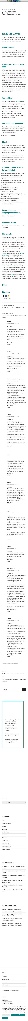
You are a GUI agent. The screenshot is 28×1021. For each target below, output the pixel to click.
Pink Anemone (11, 568)
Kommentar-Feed (6, 982)
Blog (3, 820)
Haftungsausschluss (7, 1001)
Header (13, 274)
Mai (8, 307)
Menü (14, 4)
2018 (5, 307)
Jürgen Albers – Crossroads (8, 216)
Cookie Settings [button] (6, 1014)
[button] (3, 296)
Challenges (4, 829)
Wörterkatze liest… (6, 843)
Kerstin (12, 9)
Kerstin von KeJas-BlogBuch (15, 379)
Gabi (8, 455)
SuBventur (4, 838)
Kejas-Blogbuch (16, 41)
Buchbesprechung (6, 823)
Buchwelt (4, 826)
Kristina (4, 914)
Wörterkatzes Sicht (6, 846)
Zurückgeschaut (9, 305)
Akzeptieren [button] (21, 1014)
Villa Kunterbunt (5, 840)
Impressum (5, 1000)
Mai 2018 (12, 307)
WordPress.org (5, 985)
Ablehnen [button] (5, 1017)
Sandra (4, 918)
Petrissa (9, 321)
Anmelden (4, 976)
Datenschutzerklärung (7, 1003)
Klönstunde (4, 835)
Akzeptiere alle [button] (14, 1014)
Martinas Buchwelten (7, 909)
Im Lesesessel (5, 832)
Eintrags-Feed (5, 979)
